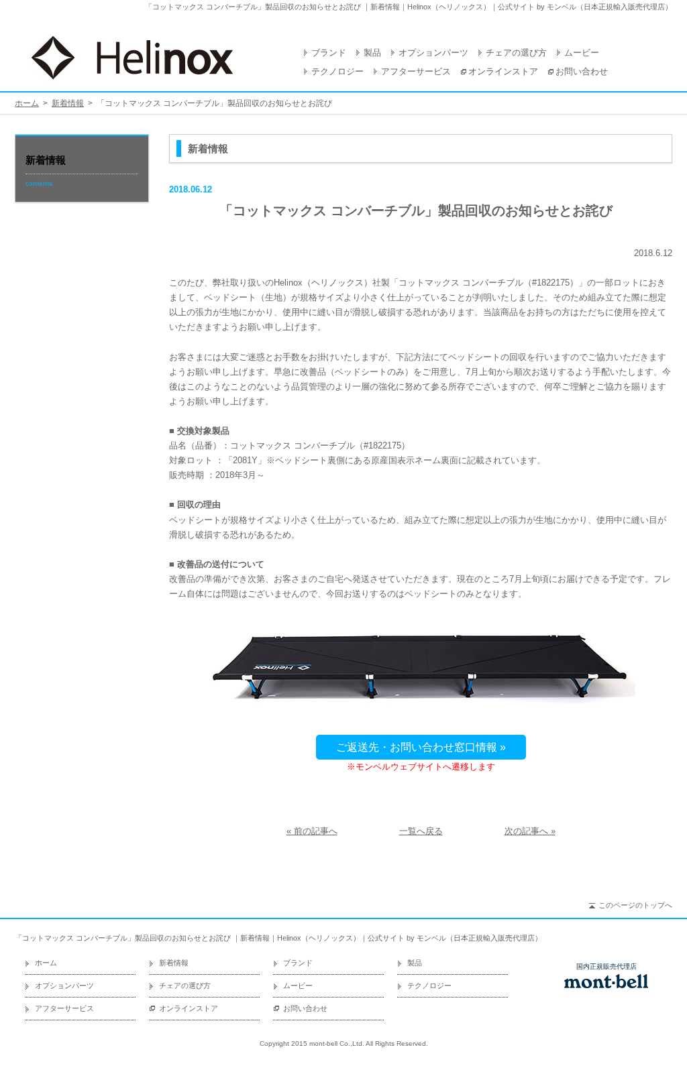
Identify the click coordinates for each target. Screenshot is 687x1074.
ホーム (27, 103)
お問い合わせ (582, 71)
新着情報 (68, 103)
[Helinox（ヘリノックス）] (132, 57)
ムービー (581, 53)
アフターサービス (416, 71)
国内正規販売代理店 (606, 966)
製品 (372, 53)
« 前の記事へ (311, 831)
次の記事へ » (530, 831)
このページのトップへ (635, 905)
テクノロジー (337, 71)
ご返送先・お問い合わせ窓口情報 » (421, 747)
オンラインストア (503, 71)
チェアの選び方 (516, 53)
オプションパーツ (433, 53)
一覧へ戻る (421, 831)
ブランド (328, 53)
